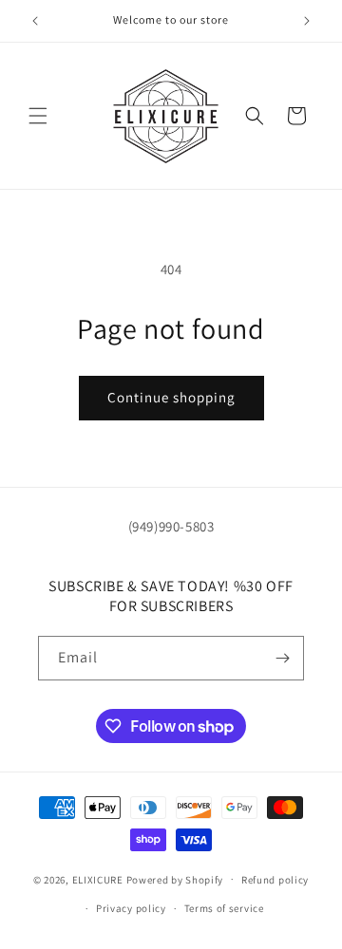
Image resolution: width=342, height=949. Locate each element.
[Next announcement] (307, 21)
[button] (38, 116)
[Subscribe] (282, 658)
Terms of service (224, 908)
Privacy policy (131, 908)
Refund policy (275, 879)
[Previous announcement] (35, 21)
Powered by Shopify (175, 878)
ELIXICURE (99, 878)
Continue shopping (171, 397)
